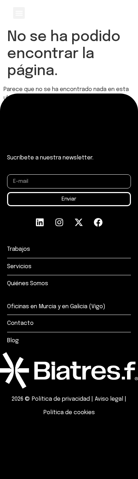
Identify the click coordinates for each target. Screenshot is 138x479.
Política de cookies (69, 413)
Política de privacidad (61, 399)
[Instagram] (59, 222)
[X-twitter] (79, 222)
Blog (13, 341)
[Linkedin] (40, 222)
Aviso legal (109, 399)
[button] (19, 13)
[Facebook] (98, 222)
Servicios (19, 267)
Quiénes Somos (27, 284)
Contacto (20, 323)
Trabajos (18, 249)
